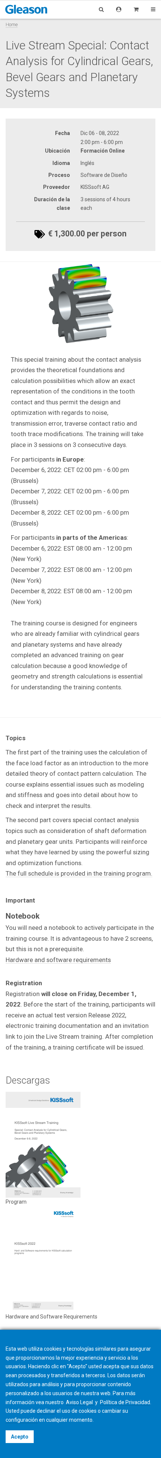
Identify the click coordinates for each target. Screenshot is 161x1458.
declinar (46, 1411)
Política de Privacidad (125, 1402)
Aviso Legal (80, 1402)
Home (12, 24)
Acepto (19, 1437)
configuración (22, 1420)
